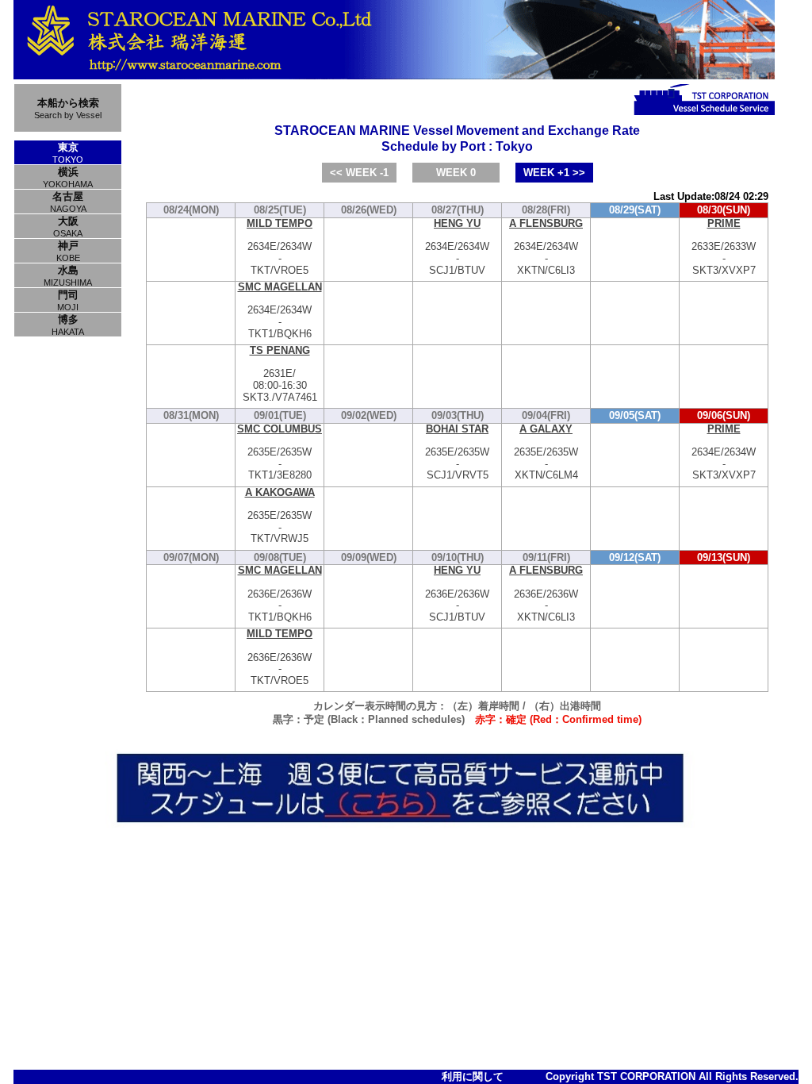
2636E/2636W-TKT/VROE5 (279, 657)
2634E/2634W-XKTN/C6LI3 (546, 247)
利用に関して (473, 1076)
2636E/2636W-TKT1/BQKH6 (280, 594)
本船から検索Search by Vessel (68, 108)
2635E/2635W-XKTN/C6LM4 (546, 453)
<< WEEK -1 (359, 173)
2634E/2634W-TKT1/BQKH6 (280, 311)
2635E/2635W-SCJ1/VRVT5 (457, 453)
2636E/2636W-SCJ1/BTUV (457, 594)
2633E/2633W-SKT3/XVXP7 (723, 247)
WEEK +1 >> (554, 173)
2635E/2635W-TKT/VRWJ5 (280, 516)
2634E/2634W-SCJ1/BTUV (457, 247)
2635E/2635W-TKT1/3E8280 (279, 453)
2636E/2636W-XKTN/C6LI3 (546, 594)
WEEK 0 (456, 173)
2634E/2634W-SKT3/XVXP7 (723, 453)
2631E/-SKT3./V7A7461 (280, 374)
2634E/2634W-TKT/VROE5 (279, 247)
